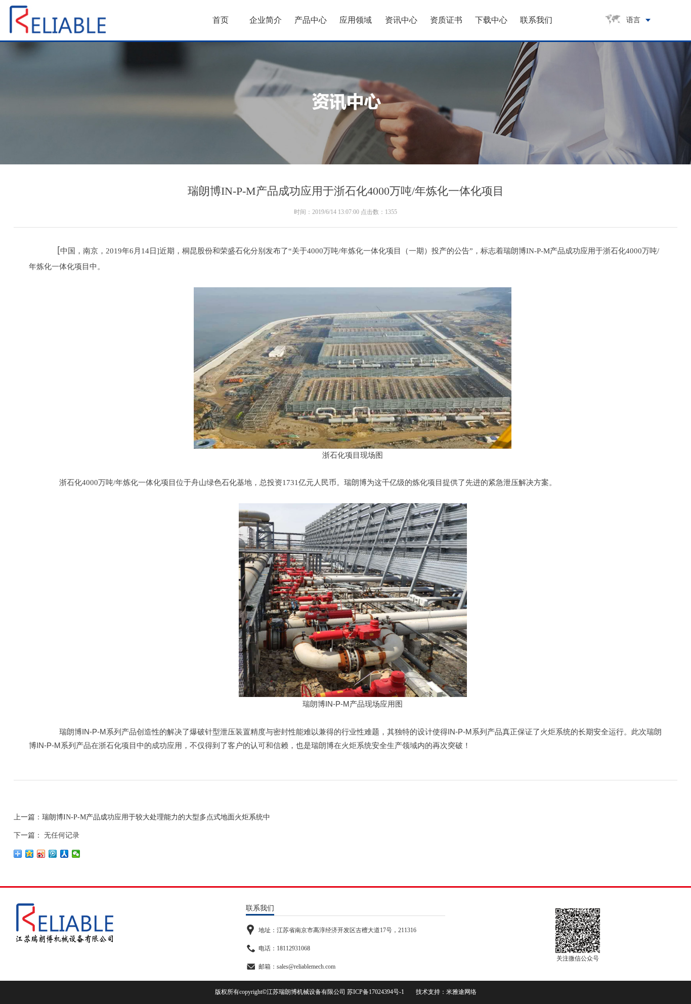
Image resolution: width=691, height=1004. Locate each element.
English (641, 48)
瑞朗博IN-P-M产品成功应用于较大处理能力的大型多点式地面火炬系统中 (156, 817)
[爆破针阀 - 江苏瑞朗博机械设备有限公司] (57, 19)
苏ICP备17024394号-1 (375, 991)
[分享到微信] (76, 854)
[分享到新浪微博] (41, 854)
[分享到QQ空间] (29, 854)
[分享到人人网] (64, 854)
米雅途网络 (461, 991)
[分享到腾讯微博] (53, 854)
